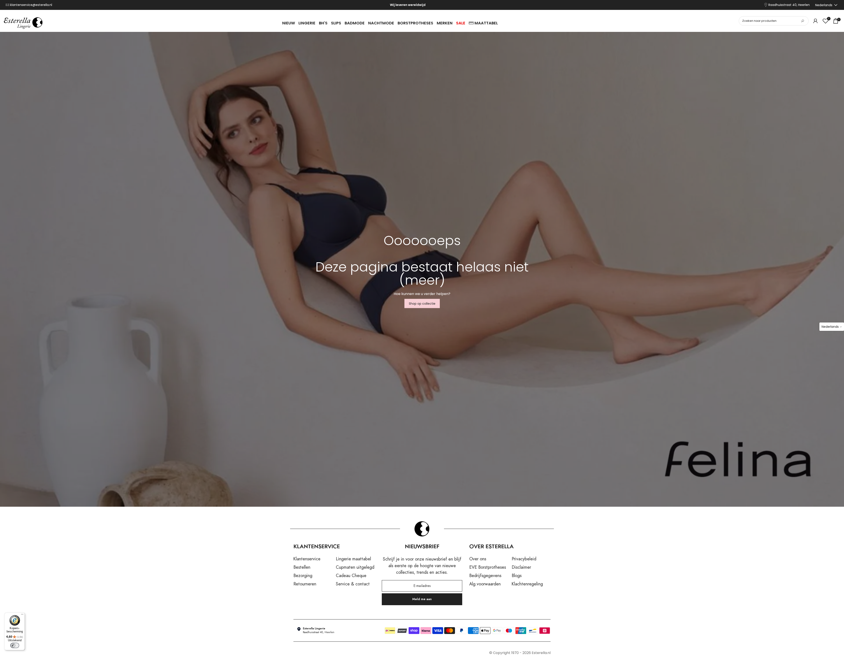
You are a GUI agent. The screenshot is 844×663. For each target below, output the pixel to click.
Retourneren (304, 584)
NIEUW (288, 23)
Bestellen (301, 567)
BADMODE (355, 23)
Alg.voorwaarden (485, 584)
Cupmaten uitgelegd (355, 567)
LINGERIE (306, 23)
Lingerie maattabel (353, 559)
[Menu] (22, 615)
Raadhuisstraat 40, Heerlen (789, 5)
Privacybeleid (524, 559)
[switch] (14, 645)
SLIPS (336, 23)
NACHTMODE (381, 23)
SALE (460, 23)
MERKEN (445, 23)
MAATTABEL (486, 23)
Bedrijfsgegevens (485, 576)
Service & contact (353, 584)
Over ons (477, 559)
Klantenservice (306, 559)
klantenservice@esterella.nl (31, 5)
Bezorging (302, 576)
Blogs (517, 576)
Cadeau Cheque (351, 576)
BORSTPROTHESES (415, 23)
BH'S (323, 23)
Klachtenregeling (527, 584)
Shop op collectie (422, 303)
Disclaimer (521, 567)
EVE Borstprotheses (487, 567)
